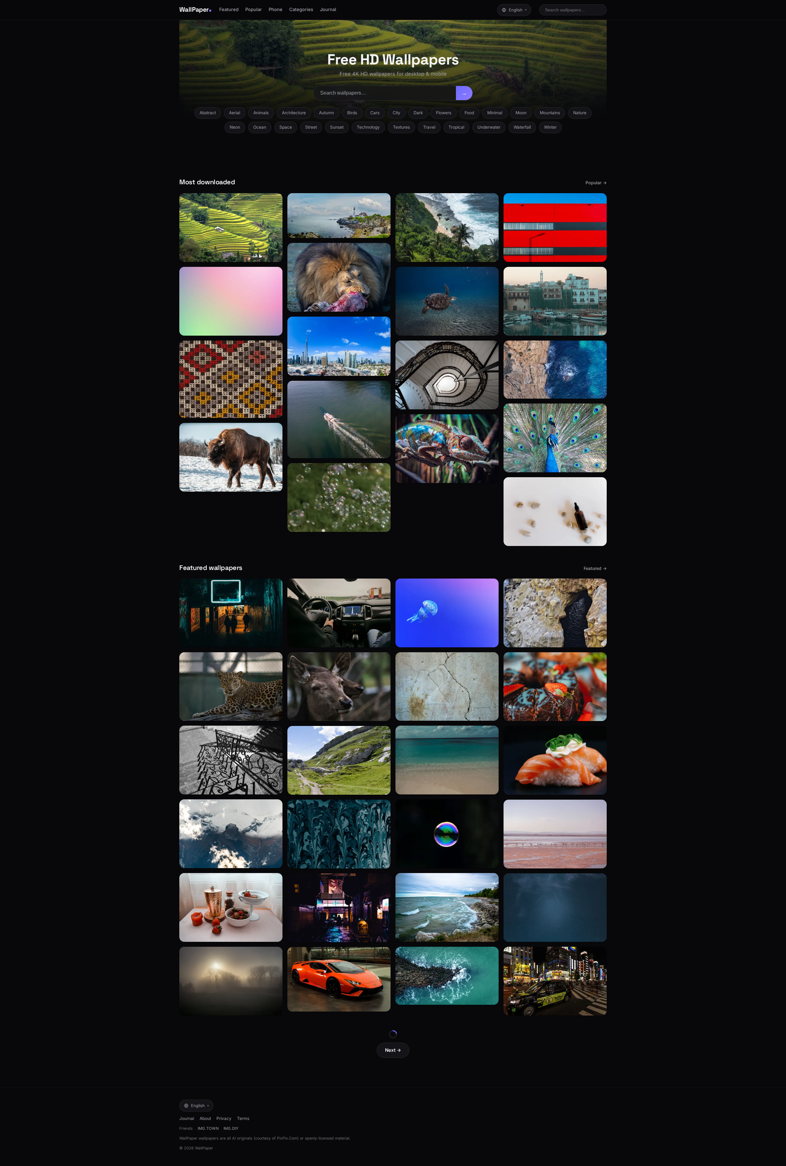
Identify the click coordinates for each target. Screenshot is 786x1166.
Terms (243, 1118)
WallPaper (193, 10)
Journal (328, 9)
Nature (579, 112)
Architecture (294, 112)
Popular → (596, 182)
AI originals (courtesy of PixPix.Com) (265, 1138)
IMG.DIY (231, 1128)
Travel (429, 127)
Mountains (550, 112)
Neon (235, 127)
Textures (401, 127)
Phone (275, 9)
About (205, 1118)
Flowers (443, 112)
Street (311, 127)
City (396, 112)
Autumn (326, 112)
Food (469, 112)
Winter (550, 127)
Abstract (208, 112)
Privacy (224, 1118)
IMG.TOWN (208, 1128)
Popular (253, 9)
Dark (418, 112)
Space (285, 127)
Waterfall (522, 127)
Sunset (337, 127)
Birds (352, 112)
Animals (261, 112)
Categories (301, 9)
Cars (374, 112)
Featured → (595, 568)
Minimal (494, 112)
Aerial (234, 112)
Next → (393, 1050)
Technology (368, 127)
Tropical (456, 127)
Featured (229, 9)
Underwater (488, 127)
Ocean (259, 127)
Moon (521, 112)
